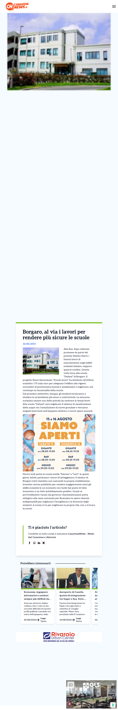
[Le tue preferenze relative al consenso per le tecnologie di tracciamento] (113, 705)
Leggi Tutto (43, 619)
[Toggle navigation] (114, 6)
